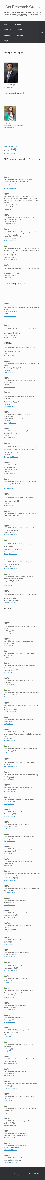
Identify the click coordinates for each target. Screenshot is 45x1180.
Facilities (7, 35)
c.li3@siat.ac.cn (9, 724)
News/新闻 (20, 35)
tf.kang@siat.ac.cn (9, 828)
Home (5, 24)
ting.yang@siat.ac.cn (10, 568)
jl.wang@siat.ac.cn (9, 372)
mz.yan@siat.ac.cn (9, 956)
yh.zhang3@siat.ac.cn (10, 554)
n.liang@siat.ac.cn (9, 387)
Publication (7, 30)
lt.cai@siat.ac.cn (9, 87)
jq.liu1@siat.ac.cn (9, 437)
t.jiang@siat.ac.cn (9, 841)
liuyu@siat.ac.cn (9, 685)
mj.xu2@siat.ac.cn (9, 816)
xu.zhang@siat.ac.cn (10, 534)
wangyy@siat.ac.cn (10, 423)
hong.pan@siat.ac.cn (10, 259)
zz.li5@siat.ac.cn (9, 853)
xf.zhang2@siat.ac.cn (10, 880)
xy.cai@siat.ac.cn (9, 1051)
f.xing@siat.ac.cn (9, 1113)
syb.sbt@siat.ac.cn (9, 672)
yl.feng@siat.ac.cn (9, 153)
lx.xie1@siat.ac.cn (9, 905)
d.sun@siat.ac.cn (9, 983)
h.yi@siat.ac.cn (8, 944)
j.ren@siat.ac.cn (9, 658)
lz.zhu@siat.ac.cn (9, 602)
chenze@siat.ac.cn (9, 741)
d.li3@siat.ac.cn (9, 1036)
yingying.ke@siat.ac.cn (11, 1063)
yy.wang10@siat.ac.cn (10, 1088)
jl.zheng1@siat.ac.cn (10, 711)
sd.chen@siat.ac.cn (10, 520)
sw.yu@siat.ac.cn (9, 997)
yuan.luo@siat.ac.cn (10, 316)
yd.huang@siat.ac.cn (10, 970)
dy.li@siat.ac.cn (8, 505)
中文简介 (6, 41)
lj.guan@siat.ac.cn (9, 892)
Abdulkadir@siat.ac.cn (10, 1162)
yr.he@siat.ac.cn (9, 1076)
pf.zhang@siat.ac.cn (10, 240)
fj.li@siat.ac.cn (8, 585)
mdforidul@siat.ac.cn (10, 1150)
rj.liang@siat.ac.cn (9, 224)
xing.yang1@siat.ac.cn (11, 457)
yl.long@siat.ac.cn (9, 488)
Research (18, 24)
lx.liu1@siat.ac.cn (9, 1009)
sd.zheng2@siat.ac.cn (10, 474)
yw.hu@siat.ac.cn (9, 804)
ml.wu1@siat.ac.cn (9, 645)
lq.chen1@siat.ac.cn (10, 1125)
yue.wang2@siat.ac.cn (10, 633)
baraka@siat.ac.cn (9, 1137)
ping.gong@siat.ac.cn (10, 188)
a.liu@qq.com (8, 1100)
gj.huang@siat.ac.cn (10, 337)
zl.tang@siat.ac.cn (9, 917)
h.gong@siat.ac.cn (9, 1022)
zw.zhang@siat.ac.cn (10, 753)
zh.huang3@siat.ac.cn (10, 791)
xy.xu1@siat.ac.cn (9, 355)
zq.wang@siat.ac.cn (10, 779)
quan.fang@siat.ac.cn (10, 767)
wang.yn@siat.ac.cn (10, 127)
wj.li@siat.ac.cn (8, 209)
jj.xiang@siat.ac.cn (9, 406)
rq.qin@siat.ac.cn (9, 866)
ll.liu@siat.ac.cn (8, 277)
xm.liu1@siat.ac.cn (9, 932)
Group (20, 30)
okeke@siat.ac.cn (9, 697)
